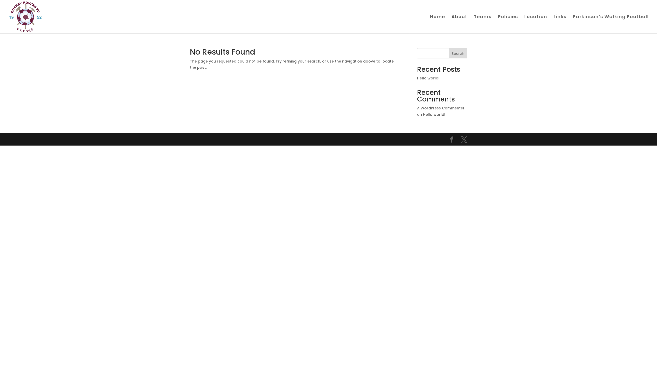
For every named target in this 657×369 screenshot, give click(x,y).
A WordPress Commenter (441, 108)
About (459, 17)
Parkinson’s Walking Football (611, 17)
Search (458, 53)
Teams (482, 17)
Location (535, 17)
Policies (508, 17)
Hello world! (428, 78)
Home (437, 17)
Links (560, 17)
